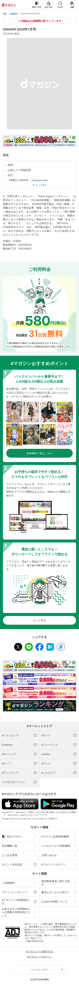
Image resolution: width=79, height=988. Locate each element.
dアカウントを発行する (39, 951)
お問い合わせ (49, 855)
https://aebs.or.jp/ (35, 941)
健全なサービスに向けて (55, 892)
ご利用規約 (8, 882)
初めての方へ (14, 836)
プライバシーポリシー (15, 892)
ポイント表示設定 (12, 864)
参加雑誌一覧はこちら (39, 453)
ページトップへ (39, 969)
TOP (5, 14)
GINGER (13, 14)
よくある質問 (9, 855)
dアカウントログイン (53, 864)
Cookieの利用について (54, 901)
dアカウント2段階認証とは (16, 901)
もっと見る (39, 620)
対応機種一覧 (9, 845)
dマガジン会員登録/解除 (55, 836)
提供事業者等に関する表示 (55, 883)
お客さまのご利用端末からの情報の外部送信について (16, 912)
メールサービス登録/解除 (55, 845)
